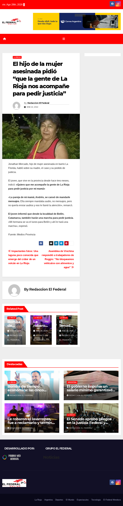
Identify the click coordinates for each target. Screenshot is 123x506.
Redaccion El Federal (38, 103)
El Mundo (70, 500)
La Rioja (17, 57)
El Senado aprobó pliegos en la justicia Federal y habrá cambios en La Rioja (89, 423)
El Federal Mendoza (112, 500)
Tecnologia (96, 500)
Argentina (72, 382)
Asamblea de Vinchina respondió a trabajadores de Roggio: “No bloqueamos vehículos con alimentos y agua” (58, 259)
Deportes (59, 500)
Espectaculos (83, 500)
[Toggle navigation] (64, 38)
